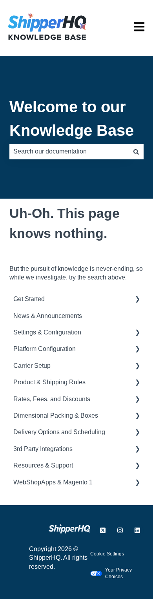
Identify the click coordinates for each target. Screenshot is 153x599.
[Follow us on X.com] (103, 530)
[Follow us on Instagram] (120, 530)
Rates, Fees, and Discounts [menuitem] (51, 399)
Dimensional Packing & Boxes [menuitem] (55, 415)
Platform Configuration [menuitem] (44, 348)
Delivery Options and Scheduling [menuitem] (59, 432)
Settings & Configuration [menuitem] (47, 332)
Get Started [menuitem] (29, 299)
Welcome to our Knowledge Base (71, 118)
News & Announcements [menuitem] (47, 315)
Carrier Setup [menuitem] (32, 365)
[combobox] (69, 151)
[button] (137, 300)
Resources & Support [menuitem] (43, 465)
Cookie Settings (107, 554)
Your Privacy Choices (118, 573)
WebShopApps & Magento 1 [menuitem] (53, 482)
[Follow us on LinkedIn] (137, 530)
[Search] (136, 151)
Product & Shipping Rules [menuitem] (49, 382)
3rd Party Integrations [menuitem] (43, 449)
